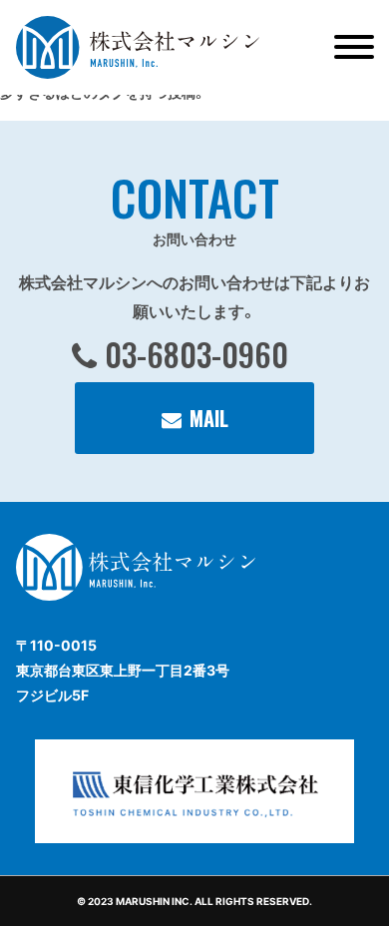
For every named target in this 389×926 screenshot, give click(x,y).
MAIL (209, 418)
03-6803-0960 (196, 353)
